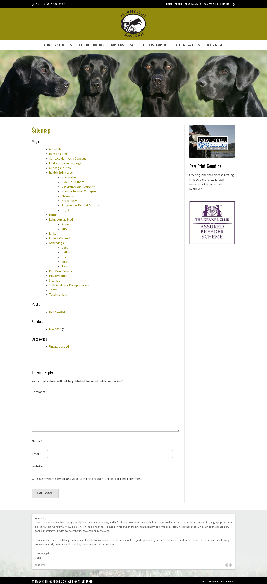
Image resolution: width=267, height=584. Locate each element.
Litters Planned (154, 44)
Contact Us (211, 4)
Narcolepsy (69, 201)
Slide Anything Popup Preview (69, 285)
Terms (53, 290)
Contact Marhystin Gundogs (67, 158)
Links (52, 233)
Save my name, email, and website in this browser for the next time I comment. (89, 479)
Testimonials (193, 4)
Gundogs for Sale (123, 44)
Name (37, 441)
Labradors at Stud (61, 219)
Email (37, 454)
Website (37, 466)
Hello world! (57, 312)
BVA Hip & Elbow (73, 182)
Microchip (68, 196)
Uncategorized (59, 346)
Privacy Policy (58, 276)
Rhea (65, 257)
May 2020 (55, 329)
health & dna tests (186, 44)
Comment (39, 392)
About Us (55, 149)
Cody (65, 247)
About (178, 4)
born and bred (58, 154)
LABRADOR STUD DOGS (57, 44)
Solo (65, 262)
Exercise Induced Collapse (79, 191)
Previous (226, 565)
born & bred (215, 44)
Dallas (66, 252)
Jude (65, 229)
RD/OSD (67, 210)
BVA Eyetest (70, 177)
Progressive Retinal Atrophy (80, 205)
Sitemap (54, 280)
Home (169, 4)
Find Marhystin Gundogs (65, 163)
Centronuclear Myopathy (78, 186)
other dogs (56, 243)
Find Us (224, 4)
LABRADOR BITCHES (91, 44)
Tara (65, 266)
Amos (65, 224)
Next (230, 565)
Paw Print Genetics (61, 271)
